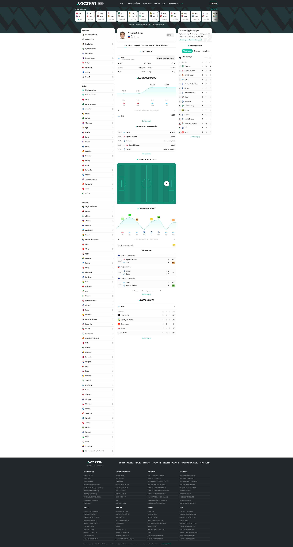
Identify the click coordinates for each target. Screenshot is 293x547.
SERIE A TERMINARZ (185, 494)
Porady (118, 527)
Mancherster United (122, 485)
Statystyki (137, 45)
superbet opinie (153, 517)
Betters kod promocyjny (156, 536)
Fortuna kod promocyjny (188, 514)
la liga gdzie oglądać (154, 478)
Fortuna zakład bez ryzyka (189, 533)
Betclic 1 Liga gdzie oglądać (156, 494)
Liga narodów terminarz (188, 503)
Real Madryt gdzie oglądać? (157, 523)
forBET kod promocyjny (155, 520)
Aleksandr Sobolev (158, 24)
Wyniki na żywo (134, 3)
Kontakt (122, 463)
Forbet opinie (152, 527)
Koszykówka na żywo (123, 520)
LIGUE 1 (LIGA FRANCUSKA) (91, 500)
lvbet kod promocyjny (187, 530)
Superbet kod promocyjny (188, 523)
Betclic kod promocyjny (188, 517)
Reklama (138, 463)
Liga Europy (87, 478)
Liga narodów (88, 503)
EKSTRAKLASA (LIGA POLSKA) (92, 485)
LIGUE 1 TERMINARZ (185, 500)
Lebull (150, 533)
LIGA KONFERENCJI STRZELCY (92, 517)
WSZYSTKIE (214, 9)
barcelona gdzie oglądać (156, 475)
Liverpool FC (120, 481)
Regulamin (146, 463)
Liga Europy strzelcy (90, 514)
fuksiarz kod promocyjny (156, 530)
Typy (164, 3)
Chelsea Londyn (121, 494)
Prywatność (157, 463)
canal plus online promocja (157, 488)
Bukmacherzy (174, 3)
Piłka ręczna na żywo (123, 514)
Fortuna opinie (152, 514)
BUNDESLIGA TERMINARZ (187, 497)
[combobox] (170, 35)
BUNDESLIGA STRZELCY (90, 533)
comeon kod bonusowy (187, 539)
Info (125, 45)
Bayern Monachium (122, 488)
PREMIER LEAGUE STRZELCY (91, 523)
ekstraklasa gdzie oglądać (156, 485)
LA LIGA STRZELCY (89, 527)
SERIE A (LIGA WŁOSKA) (90, 494)
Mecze (130, 45)
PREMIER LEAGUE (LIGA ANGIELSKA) (93, 488)
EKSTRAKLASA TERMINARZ (187, 485)
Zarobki (151, 45)
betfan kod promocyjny (187, 527)
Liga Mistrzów (88, 475)
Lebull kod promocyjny (187, 536)
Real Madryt (120, 478)
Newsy (122, 3)
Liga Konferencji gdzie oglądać (158, 497)
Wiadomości (165, 45)
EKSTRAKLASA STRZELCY (91, 520)
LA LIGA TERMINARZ (185, 491)
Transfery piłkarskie (122, 533)
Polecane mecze (121, 530)
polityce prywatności (166, 544)
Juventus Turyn (121, 503)
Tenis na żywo (120, 517)
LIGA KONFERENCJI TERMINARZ (188, 481)
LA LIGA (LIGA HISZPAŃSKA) (91, 491)
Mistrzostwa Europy (122, 536)
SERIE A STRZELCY (89, 530)
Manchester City (121, 497)
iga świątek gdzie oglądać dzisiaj (158, 481)
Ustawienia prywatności (171, 463)
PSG (117, 500)
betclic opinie (184, 520)
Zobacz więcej (146, 121)
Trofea (158, 45)
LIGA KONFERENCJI (89, 481)
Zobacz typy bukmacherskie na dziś (191, 40)
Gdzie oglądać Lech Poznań (156, 503)
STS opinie (151, 511)
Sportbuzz (147, 3)
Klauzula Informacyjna (190, 463)
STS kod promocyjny (186, 511)
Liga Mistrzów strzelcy (91, 511)
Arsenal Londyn (121, 491)
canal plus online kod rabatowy (158, 491)
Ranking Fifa (120, 523)
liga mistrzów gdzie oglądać (125, 539)
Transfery (144, 45)
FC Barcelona (120, 475)
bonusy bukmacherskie (155, 539)
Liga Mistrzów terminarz (188, 475)
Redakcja (130, 463)
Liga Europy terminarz (187, 478)
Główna (131, 24)
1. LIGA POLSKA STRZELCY (91, 539)
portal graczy (204, 463)
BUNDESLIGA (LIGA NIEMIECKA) (92, 497)
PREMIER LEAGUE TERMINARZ (188, 488)
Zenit (148, 24)
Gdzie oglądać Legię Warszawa (157, 500)
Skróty (157, 3)
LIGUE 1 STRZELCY (89, 536)
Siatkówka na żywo (122, 511)
